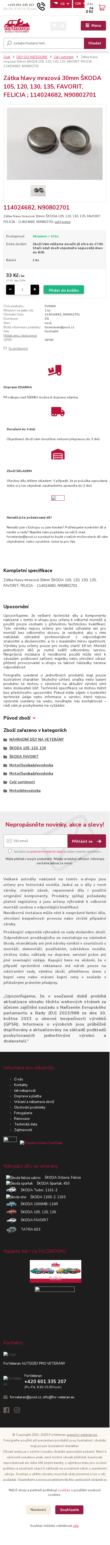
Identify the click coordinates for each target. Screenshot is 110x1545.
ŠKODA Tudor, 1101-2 (37, 1190)
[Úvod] (16, 25)
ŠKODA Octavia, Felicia (61, 1177)
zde (76, 1526)
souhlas (64, 1490)
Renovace (21, 1118)
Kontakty (21, 1085)
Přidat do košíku (64, 290)
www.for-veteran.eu (82, 1435)
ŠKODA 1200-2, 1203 (46, 1197)
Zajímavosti (23, 1130)
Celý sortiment (64, 57)
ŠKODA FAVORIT (24, 756)
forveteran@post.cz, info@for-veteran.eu (42, 1397)
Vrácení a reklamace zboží (34, 1101)
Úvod (6, 57)
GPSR (49, 340)
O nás (18, 1079)
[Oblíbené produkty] (54, 25)
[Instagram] (19, 1411)
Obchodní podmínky (29, 1107)
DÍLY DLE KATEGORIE (31, 57)
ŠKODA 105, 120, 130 (27, 748)
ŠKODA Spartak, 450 (51, 1183)
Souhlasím (69, 1509)
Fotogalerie (23, 1113)
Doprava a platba (27, 1096)
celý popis (62, 222)
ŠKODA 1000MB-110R (37, 1204)
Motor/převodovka (25, 790)
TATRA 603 (28, 1229)
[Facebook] (8, 1411)
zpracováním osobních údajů (46, 851)
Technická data (25, 1124)
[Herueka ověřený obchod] (32, 1143)
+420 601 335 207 (20, 5)
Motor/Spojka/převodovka (31, 765)
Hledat (94, 43)
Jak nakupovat (25, 1090)
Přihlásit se (83, 841)
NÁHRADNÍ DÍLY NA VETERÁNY (36, 739)
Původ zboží (16, 718)
